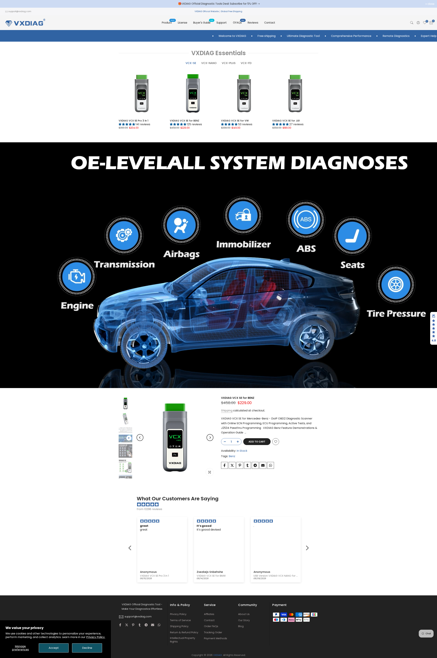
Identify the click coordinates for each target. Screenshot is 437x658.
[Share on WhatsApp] (270, 465)
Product (168, 22)
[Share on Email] (262, 465)
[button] (130, 548)
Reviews (253, 22)
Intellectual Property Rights (182, 639)
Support (221, 22)
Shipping (226, 410)
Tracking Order (213, 632)
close (8, 4)
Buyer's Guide (203, 22)
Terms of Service (180, 620)
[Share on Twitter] (232, 465)
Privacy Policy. (95, 637)
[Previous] (140, 437)
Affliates (209, 614)
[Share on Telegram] (255, 465)
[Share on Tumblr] (247, 465)
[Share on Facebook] (224, 465)
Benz (232, 456)
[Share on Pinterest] (239, 465)
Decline (87, 648)
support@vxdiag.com (19, 11)
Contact (269, 22)
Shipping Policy (179, 626)
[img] (220, 504)
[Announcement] (226, 4)
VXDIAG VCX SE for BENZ (184, 120)
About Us (244, 614)
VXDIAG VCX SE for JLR (286, 120)
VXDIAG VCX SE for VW (235, 120)
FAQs (239, 22)
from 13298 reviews (149, 509)
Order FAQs (211, 626)
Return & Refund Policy (184, 632)
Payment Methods (215, 638)
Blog (241, 626)
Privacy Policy (178, 614)
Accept (54, 648)
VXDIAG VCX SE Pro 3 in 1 (133, 120)
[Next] (210, 437)
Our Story (244, 620)
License (182, 22)
